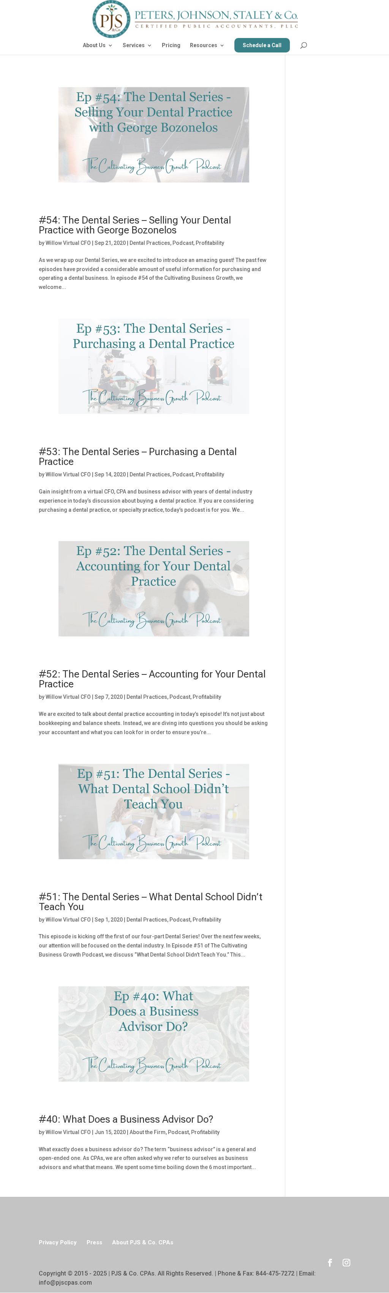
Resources (203, 45)
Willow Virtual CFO (68, 243)
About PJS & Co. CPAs (142, 1242)
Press (94, 1242)
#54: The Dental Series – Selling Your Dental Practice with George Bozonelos (135, 225)
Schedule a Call (262, 45)
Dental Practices (150, 243)
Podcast (182, 243)
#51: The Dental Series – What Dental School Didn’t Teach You (150, 901)
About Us (94, 45)
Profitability (210, 243)
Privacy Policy (58, 1242)
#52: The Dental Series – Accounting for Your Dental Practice (152, 679)
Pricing (171, 45)
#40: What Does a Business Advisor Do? (126, 1119)
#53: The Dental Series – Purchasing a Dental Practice (138, 456)
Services (134, 45)
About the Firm (148, 1132)
